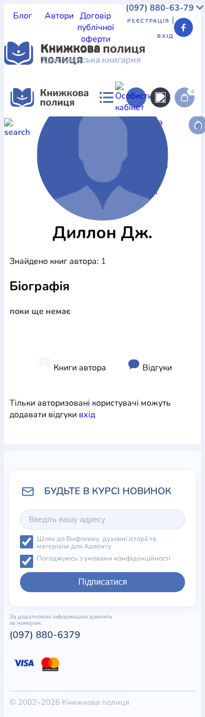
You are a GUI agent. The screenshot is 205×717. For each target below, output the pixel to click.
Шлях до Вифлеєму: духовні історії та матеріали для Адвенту (96, 543)
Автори (59, 16)
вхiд (87, 414)
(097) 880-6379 (44, 634)
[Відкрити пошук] (160, 97)
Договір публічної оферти (95, 27)
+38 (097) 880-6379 (84, 492)
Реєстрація (148, 21)
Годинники (66, 438)
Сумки (16, 322)
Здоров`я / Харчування (124, 218)
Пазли (101, 438)
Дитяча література (40, 218)
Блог (22, 16)
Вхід (165, 36)
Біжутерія (50, 322)
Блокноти (90, 322)
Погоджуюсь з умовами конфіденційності (103, 559)
